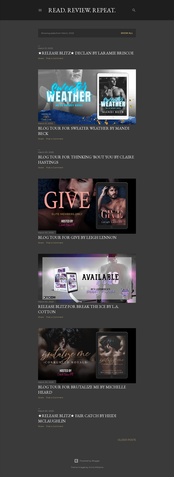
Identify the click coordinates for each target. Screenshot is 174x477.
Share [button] (41, 58)
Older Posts (127, 439)
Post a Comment (54, 58)
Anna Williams (96, 467)
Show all (127, 33)
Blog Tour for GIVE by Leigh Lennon (77, 237)
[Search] (134, 9)
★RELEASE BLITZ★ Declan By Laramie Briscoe (86, 53)
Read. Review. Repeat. (82, 10)
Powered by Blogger (90, 460)
